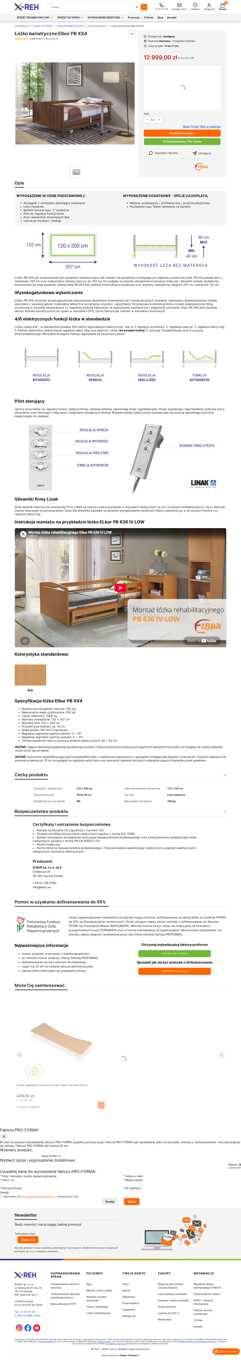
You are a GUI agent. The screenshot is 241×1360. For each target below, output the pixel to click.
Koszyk (126, 1290)
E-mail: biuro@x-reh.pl (27, 1315)
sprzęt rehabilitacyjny (47, 1341)
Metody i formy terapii (99, 1290)
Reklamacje (164, 1319)
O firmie (198, 1320)
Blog (89, 1284)
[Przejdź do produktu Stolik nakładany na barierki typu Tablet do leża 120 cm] (61, 1040)
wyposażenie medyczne (115, 1343)
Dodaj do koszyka (182, 133)
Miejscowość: (133, 1180)
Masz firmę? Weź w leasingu (202, 126)
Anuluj (109, 1202)
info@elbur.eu (42, 887)
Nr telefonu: (132, 1188)
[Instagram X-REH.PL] (19, 1330)
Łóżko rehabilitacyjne (98, 1313)
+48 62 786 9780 (44, 883)
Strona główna (22, 26)
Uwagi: (4, 1192)
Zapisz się (28, 1240)
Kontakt (198, 1326)
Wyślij (132, 1202)
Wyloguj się (128, 1315)
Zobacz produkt (101, 1105)
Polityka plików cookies (207, 1293)
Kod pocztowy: (11, 1188)
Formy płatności (167, 1306)
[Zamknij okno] (4, 1136)
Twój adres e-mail (25, 1233)
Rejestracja (128, 1296)
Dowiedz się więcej (174, 971)
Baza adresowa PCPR (63, 1303)
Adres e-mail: (133, 1176)
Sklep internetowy (119, 1355)
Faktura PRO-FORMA (174, 953)
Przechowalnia (130, 1303)
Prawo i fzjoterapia (97, 1306)
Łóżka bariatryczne (97, 26)
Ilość (146, 113)
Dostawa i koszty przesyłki (173, 1300)
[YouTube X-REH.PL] (36, 1330)
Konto (125, 1284)
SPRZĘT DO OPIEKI (42, 26)
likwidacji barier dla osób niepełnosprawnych (198, 1341)
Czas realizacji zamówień (172, 1293)
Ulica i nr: (7, 1180)
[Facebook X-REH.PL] (27, 1330)
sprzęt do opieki (104, 1341)
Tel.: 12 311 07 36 (25, 1311)
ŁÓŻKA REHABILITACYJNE (70, 26)
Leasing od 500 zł (168, 1313)
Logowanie (128, 1309)
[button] (144, 7)
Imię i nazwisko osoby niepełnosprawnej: (29, 1176)
